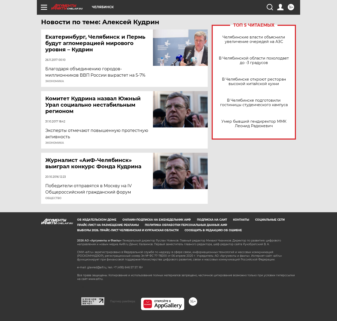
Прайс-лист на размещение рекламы (108, 225)
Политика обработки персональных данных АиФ (186, 225)
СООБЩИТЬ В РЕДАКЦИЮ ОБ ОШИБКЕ (213, 230)
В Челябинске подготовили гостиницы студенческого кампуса (254, 102)
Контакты (241, 219)
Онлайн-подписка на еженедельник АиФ (156, 219)
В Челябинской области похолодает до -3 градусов (254, 60)
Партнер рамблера (122, 301)
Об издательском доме (96, 219)
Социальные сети (270, 219)
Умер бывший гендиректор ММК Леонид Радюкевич (253, 123)
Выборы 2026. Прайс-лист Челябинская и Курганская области (128, 230)
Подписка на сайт (212, 219)
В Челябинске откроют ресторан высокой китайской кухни (254, 81)
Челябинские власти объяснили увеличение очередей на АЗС (253, 39)
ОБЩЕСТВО (53, 198)
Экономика (54, 81)
